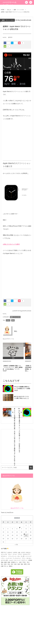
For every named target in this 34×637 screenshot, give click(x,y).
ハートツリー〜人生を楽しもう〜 (9, 3)
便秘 (2, 562)
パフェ (3, 558)
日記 (9, 564)
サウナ (20, 554)
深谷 (15, 564)
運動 (13, 320)
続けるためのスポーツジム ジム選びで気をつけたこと (22, 397)
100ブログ (4, 552)
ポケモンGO (4, 560)
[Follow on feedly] (17, 573)
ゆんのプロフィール (8, 339)
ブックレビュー (16, 558)
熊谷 (22, 564)
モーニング (17, 560)
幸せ (2, 564)
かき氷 (23, 552)
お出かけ (9, 552)
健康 (5, 562)
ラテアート (24, 560)
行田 (28, 564)
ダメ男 (22, 556)
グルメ (10, 554)
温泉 (18, 564)
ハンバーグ (28, 556)
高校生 (10, 566)
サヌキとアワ (26, 554)
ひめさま (28, 552)
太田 (20, 562)
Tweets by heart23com (7, 512)
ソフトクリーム (12, 556)
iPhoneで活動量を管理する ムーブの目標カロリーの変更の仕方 (22, 388)
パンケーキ (8, 558)
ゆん (5, 37)
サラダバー (4, 556)
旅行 (5, 564)
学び (28, 562)
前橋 (9, 562)
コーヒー (14, 554)
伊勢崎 (30, 560)
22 (26, 535)
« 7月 (16, 544)
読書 (2, 566)
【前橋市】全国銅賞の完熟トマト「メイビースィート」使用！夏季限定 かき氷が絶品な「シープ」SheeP (12, 368)
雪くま (6, 566)
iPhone (8, 320)
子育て (24, 562)
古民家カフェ (14, 562)
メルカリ (11, 560)
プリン (24, 558)
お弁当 (15, 552)
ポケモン (28, 558)
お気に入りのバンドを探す (11, 244)
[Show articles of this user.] (7, 330)
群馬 (25, 564)
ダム (18, 556)
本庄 (12, 564)
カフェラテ (4, 554)
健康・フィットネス (8, 20)
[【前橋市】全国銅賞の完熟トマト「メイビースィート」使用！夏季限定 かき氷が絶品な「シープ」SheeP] (13, 350)
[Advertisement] (17, 140)
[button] (26, 2)
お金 (19, 552)
